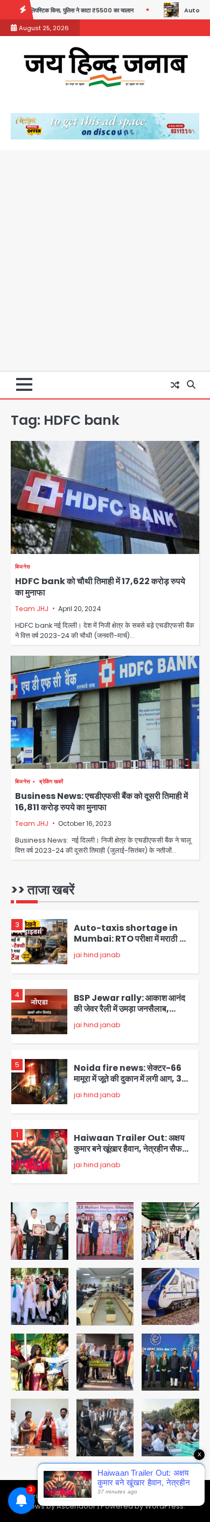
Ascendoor (76, 1506)
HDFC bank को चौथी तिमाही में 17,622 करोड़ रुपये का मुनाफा (100, 587)
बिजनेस (22, 567)
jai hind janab (97, 954)
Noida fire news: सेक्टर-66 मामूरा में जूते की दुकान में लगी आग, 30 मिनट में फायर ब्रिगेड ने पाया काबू (130, 1079)
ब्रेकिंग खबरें (51, 781)
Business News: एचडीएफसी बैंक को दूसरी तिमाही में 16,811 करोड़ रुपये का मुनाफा (101, 801)
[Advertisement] (105, 261)
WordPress (164, 1506)
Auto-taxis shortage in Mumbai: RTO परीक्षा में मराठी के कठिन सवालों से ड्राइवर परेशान (130, 939)
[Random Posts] (175, 385)
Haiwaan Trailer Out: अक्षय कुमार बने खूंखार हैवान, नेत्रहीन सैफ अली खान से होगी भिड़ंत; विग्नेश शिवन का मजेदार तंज (130, 1154)
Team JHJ (31, 608)
